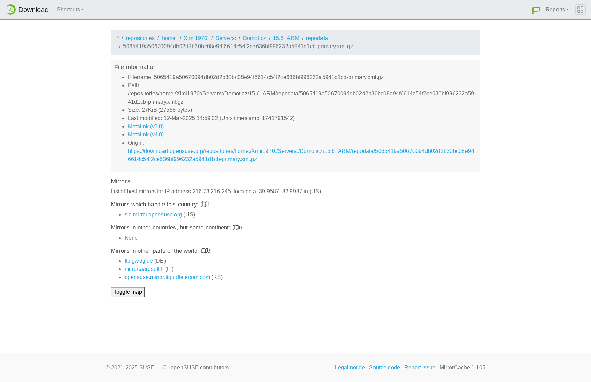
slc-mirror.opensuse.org (153, 215)
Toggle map (128, 292)
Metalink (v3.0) (146, 126)
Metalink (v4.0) (146, 134)
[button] (536, 10)
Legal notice (349, 367)
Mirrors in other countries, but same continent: (172, 227)
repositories (140, 38)
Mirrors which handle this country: (156, 204)
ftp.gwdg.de (138, 261)
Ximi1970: (196, 38)
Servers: (225, 38)
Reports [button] (555, 9)
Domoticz (254, 38)
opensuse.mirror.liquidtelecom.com (167, 277)
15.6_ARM (286, 38)
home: (169, 38)
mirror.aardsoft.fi (144, 269)
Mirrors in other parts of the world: (156, 251)
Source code (384, 367)
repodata (317, 38)
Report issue (419, 367)
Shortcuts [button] (68, 9)
